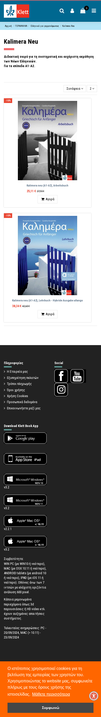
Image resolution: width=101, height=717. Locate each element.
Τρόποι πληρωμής (19, 384)
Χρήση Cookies (17, 396)
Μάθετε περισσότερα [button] (51, 694)
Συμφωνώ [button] (50, 708)
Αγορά (50, 199)
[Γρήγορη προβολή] (87, 105)
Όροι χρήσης (16, 390)
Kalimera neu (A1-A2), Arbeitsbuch (47, 185)
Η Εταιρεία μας (17, 371)
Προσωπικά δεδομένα (22, 402)
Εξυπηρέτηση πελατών (23, 378)
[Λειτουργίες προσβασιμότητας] (94, 696)
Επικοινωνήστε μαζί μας (24, 408)
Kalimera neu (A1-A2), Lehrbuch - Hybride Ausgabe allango (47, 300)
